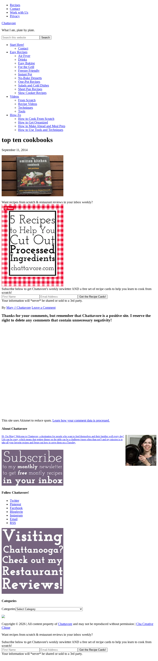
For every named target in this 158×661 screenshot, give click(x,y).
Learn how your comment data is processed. (81, 420)
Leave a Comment (44, 307)
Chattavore (9, 23)
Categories (8, 609)
